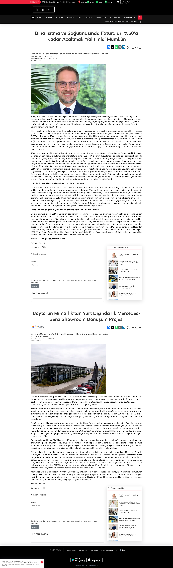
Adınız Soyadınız (38, 254)
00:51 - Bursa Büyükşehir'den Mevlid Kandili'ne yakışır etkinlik (58, 2)
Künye (117, 550)
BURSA (39, 17)
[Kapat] (42, 561)
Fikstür (127, 21)
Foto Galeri (121, 21)
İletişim (124, 550)
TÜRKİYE (88, 17)
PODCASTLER (115, 17)
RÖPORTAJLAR (101, 17)
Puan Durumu (134, 21)
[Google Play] (78, 560)
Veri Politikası (94, 550)
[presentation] (75, 2)
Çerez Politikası (83, 550)
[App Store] (94, 560)
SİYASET (49, 17)
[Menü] (140, 22)
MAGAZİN (70, 17)
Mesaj (33, 261)
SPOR (79, 17)
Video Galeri (113, 21)
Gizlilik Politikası (71, 550)
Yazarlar (107, 21)
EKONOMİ (59, 17)
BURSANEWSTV (129, 17)
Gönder (35, 286)
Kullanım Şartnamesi (107, 550)
